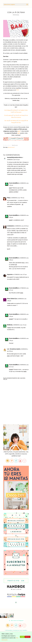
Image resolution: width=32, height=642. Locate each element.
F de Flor (15, 115)
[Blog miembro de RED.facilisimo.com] (16, 603)
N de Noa (18, 122)
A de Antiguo (7, 110)
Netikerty (9, 324)
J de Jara (6, 120)
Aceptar (22, 636)
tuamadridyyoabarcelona (14, 157)
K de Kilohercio (13, 120)
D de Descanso (17, 112)
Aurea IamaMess (14, 183)
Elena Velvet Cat (12, 298)
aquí (19, 131)
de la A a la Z (11, 147)
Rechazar (27, 636)
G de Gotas (21, 115)
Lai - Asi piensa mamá (13, 349)
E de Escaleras (8, 115)
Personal (16, 15)
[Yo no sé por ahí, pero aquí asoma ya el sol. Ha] (2, 615)
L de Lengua (21, 120)
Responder (24, 177)
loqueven (10, 274)
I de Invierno (18, 117)
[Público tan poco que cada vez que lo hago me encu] (11, 615)
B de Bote (13, 110)
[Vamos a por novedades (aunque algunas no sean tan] (7, 615)
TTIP (17, 90)
